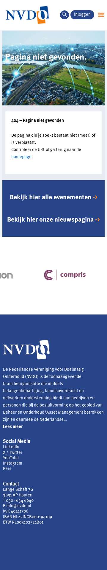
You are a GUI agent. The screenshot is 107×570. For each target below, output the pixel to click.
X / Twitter (12, 453)
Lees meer (13, 427)
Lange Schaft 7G (18, 490)
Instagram (12, 463)
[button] (64, 14)
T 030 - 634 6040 (18, 501)
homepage (21, 157)
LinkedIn (11, 447)
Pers (7, 469)
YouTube (11, 458)
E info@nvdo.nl (17, 506)
